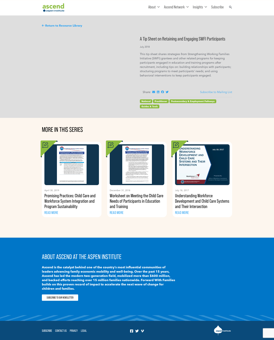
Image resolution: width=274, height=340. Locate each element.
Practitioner (161, 101)
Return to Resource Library (63, 25)
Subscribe (47, 330)
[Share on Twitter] (167, 92)
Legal (84, 330)
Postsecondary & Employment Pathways (193, 101)
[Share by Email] (154, 92)
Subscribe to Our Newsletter (60, 297)
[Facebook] (131, 331)
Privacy (74, 330)
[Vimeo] (142, 331)
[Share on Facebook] (162, 92)
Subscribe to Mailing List (216, 92)
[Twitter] (137, 331)
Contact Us (61, 330)
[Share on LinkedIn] (158, 92)
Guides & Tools (149, 106)
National (146, 101)
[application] (158, 7)
